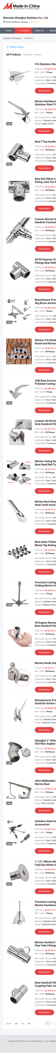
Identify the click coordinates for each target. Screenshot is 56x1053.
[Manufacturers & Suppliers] (22, 5)
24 (16, 1023)
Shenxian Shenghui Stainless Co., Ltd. (25, 17)
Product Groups (16, 46)
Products (25, 30)
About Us (39, 30)
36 (22, 1023)
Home (8, 30)
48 (29, 1023)
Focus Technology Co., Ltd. (38, 1041)
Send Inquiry (44, 90)
